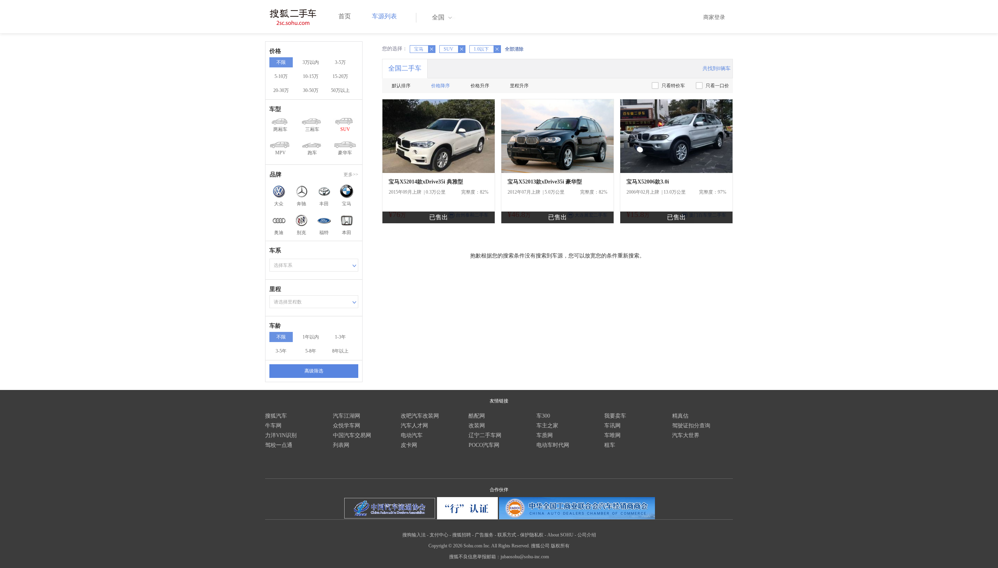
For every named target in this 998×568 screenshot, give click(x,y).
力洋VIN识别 (281, 435)
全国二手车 (404, 68)
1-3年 (340, 337)
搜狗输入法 (414, 535)
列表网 (341, 445)
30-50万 (311, 90)
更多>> (350, 174)
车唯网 (612, 435)
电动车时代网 (552, 445)
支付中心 (439, 535)
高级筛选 (313, 371)
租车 (609, 445)
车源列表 (384, 16)
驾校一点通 (278, 445)
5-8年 (310, 351)
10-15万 (311, 76)
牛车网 (273, 426)
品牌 (275, 174)
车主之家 (547, 426)
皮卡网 (409, 445)
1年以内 (311, 337)
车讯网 (612, 426)
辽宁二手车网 (485, 435)
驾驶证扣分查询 (691, 426)
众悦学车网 (346, 426)
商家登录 (714, 17)
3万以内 (311, 62)
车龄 (275, 326)
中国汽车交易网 (352, 435)
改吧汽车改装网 (420, 416)
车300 (543, 416)
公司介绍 (586, 535)
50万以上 (340, 90)
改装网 (477, 426)
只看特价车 (673, 85)
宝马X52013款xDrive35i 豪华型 (545, 182)
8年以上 (340, 351)
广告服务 (484, 535)
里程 (275, 289)
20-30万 (281, 90)
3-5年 (281, 351)
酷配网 (477, 416)
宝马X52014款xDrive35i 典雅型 (426, 182)
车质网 (544, 435)
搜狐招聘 (461, 535)
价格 (275, 51)
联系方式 (506, 535)
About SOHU (560, 535)
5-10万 (281, 76)
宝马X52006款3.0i (647, 182)
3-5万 (340, 62)
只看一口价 (717, 85)
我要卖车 (615, 416)
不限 (281, 62)
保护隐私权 (531, 535)
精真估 (680, 416)
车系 (275, 250)
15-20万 (340, 76)
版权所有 (560, 546)
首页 (344, 16)
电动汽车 (412, 435)
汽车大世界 (685, 435)
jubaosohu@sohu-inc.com (525, 556)
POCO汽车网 (484, 445)
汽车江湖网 (346, 416)
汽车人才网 (414, 426)
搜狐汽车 (276, 416)
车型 (275, 109)
